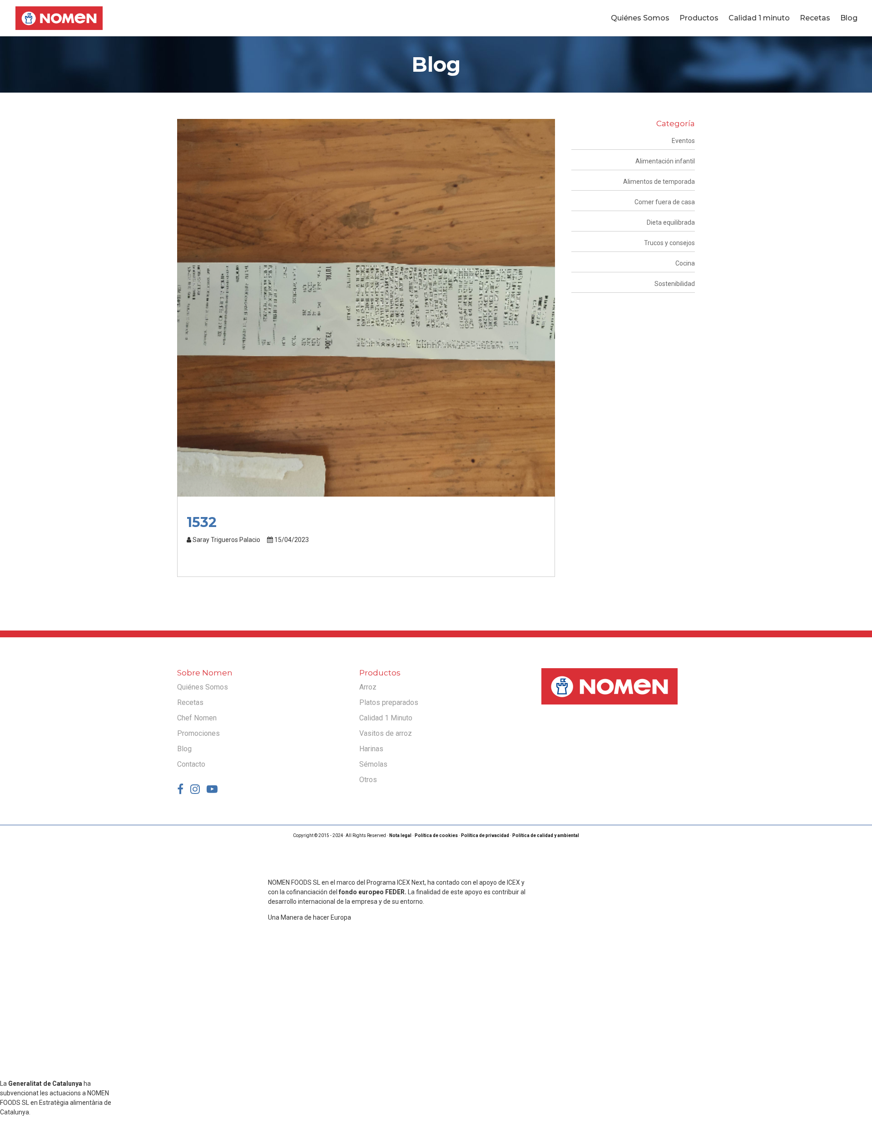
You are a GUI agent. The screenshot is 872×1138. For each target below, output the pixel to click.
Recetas (815, 18)
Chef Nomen (197, 718)
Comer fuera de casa (664, 202)
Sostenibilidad (674, 283)
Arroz (368, 687)
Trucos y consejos (669, 242)
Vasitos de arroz (385, 733)
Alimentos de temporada (659, 181)
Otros (368, 779)
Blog (848, 18)
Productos (698, 18)
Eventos (683, 140)
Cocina (685, 263)
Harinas (371, 748)
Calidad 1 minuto (759, 18)
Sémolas (373, 764)
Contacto (191, 764)
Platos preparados (388, 702)
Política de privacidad (485, 835)
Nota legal (400, 835)
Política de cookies (436, 835)
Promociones (198, 733)
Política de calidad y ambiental (545, 835)
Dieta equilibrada (671, 222)
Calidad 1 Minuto (385, 718)
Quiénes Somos (640, 18)
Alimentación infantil (665, 161)
